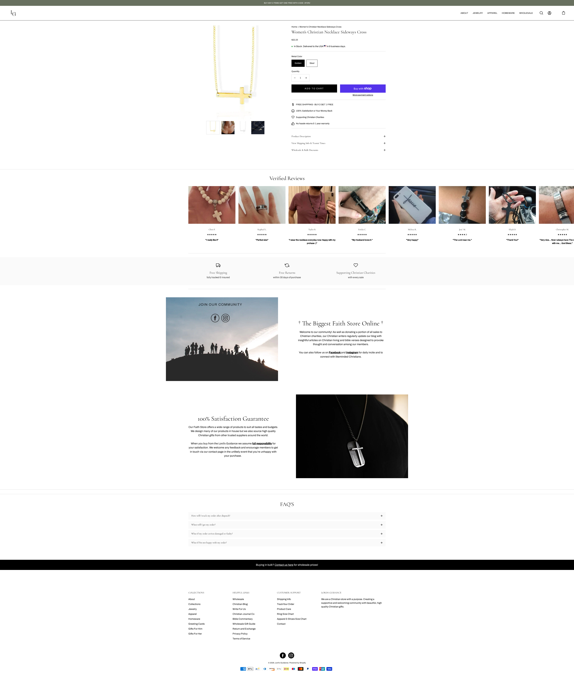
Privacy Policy (240, 633)
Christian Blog (240, 604)
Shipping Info (284, 599)
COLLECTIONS (196, 592)
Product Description (301, 136)
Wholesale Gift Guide (244, 624)
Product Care (284, 609)
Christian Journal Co (243, 614)
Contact (281, 624)
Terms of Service (241, 638)
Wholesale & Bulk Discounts (304, 150)
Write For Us (239, 609)
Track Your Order (285, 604)
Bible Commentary (243, 619)
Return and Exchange (244, 628)
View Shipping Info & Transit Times (308, 143)
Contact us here (284, 564)
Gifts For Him (195, 628)
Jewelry (192, 609)
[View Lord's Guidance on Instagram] (291, 655)
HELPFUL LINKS (241, 592)
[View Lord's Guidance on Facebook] (283, 655)
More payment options (363, 95)
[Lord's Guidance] (13, 13)
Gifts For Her (195, 633)
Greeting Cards (196, 624)
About (191, 599)
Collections (194, 604)
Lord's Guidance (281, 663)
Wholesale (238, 599)
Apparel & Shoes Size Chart (291, 619)
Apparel (192, 614)
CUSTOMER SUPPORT (289, 592)
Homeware (194, 619)
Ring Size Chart (285, 614)
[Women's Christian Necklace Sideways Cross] (213, 127)
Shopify (303, 663)
